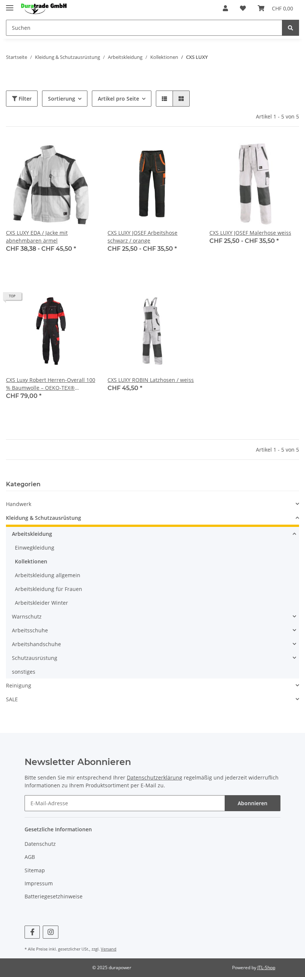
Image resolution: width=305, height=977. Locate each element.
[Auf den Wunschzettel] (83, 151)
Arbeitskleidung (32, 533)
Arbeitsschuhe (30, 630)
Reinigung (18, 685)
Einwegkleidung (34, 547)
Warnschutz (27, 616)
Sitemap (35, 870)
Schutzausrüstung (34, 657)
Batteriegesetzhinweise (54, 896)
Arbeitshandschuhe (36, 644)
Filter (24, 98)
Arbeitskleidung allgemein (47, 575)
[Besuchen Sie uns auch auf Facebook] (32, 932)
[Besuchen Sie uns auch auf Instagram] (50, 932)
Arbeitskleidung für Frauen (48, 588)
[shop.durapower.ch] (43, 8)
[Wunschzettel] (243, 8)
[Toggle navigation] (9, 4)
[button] (225, 8)
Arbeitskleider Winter (41, 602)
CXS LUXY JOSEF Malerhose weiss (250, 232)
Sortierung (61, 98)
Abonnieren (252, 803)
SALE (12, 699)
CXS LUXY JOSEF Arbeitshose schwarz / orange (142, 236)
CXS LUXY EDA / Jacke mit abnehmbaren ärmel (37, 236)
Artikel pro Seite (118, 98)
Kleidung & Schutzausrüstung (43, 517)
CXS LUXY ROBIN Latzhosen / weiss (150, 379)
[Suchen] (290, 28)
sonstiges (23, 671)
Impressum (39, 883)
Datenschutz (40, 843)
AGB (30, 856)
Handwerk (18, 504)
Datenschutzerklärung (154, 777)
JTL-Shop (266, 967)
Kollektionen (31, 561)
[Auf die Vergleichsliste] (63, 151)
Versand (108, 949)
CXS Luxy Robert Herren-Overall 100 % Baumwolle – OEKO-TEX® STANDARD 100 (50, 384)
